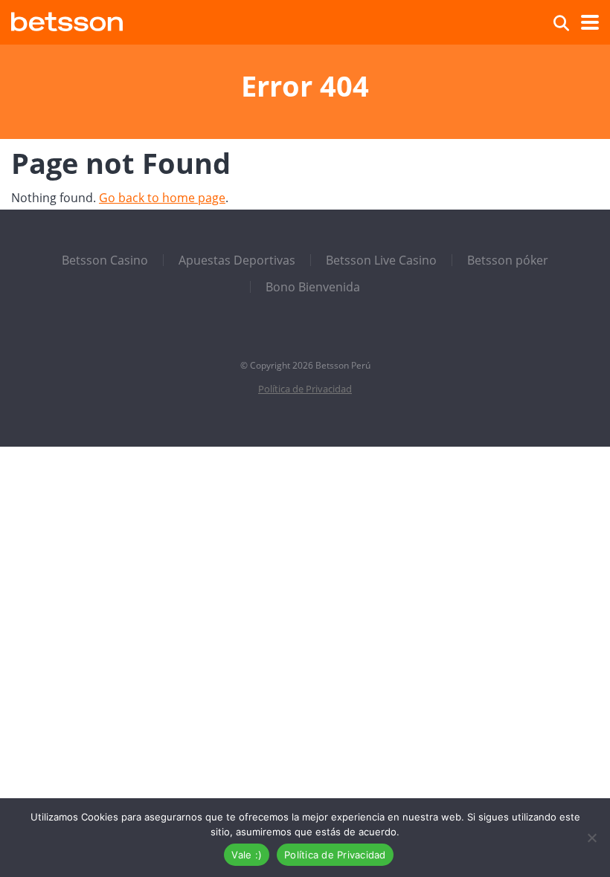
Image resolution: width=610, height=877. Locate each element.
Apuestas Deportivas (237, 260)
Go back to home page (162, 198)
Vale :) (246, 855)
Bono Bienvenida (313, 287)
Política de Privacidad (305, 389)
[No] (591, 837)
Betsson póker (507, 260)
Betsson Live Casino (381, 260)
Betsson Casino (105, 260)
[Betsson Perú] (67, 20)
